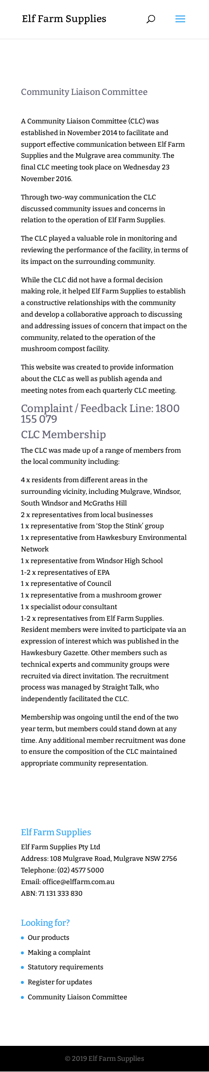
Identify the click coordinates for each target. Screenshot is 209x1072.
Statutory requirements (66, 967)
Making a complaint (59, 953)
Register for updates (60, 982)
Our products (49, 938)
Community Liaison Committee (77, 997)
